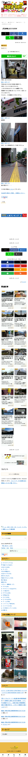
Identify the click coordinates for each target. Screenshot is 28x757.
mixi (8, 548)
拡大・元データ (5, 82)
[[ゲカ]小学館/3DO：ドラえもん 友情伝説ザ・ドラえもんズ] (7, 649)
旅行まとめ (5, 576)
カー (5, 569)
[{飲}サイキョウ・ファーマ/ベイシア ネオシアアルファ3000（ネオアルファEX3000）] (20, 649)
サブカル (6, 593)
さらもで (5, 724)
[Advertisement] (14, 511)
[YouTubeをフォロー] (20, 265)
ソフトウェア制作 (9, 603)
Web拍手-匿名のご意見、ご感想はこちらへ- (13, 193)
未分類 (4, 610)
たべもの (7, 599)
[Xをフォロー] (20, 262)
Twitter (3, 548)
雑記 (3, 582)
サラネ (6, 586)
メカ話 (6, 591)
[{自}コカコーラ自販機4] (20, 662)
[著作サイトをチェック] (7, 262)
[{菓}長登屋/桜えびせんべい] (20, 624)
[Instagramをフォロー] (7, 265)
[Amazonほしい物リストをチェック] (20, 269)
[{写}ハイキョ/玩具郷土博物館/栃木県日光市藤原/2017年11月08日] (7, 675)
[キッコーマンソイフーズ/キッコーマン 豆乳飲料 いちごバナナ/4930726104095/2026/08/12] (20, 636)
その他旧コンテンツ (9, 608)
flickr (11, 548)
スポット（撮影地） (7, 584)
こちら (11, 189)
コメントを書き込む (14, 474)
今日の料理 (5, 571)
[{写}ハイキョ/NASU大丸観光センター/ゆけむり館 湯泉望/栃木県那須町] (20, 675)
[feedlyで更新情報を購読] (7, 273)
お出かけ (4, 45)
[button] (18, 37)
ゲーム (6, 601)
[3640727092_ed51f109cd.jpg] (14, 107)
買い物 (4, 580)
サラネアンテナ (8, 563)
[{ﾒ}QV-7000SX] (7, 636)
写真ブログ (7, 565)
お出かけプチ (6, 573)
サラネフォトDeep (9, 588)
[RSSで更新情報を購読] (20, 273)
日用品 (6, 595)
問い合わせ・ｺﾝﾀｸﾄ (7, 546)
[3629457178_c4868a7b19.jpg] (14, 69)
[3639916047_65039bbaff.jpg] (14, 165)
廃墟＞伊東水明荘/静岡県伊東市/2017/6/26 (13, 710)
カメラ (6, 597)
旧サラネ (4, 48)
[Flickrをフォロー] (7, 269)
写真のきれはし (7, 578)
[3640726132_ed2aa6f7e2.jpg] (14, 132)
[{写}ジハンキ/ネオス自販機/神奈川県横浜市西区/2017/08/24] (7, 662)
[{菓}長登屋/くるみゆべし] (7, 624)
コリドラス (7, 606)
